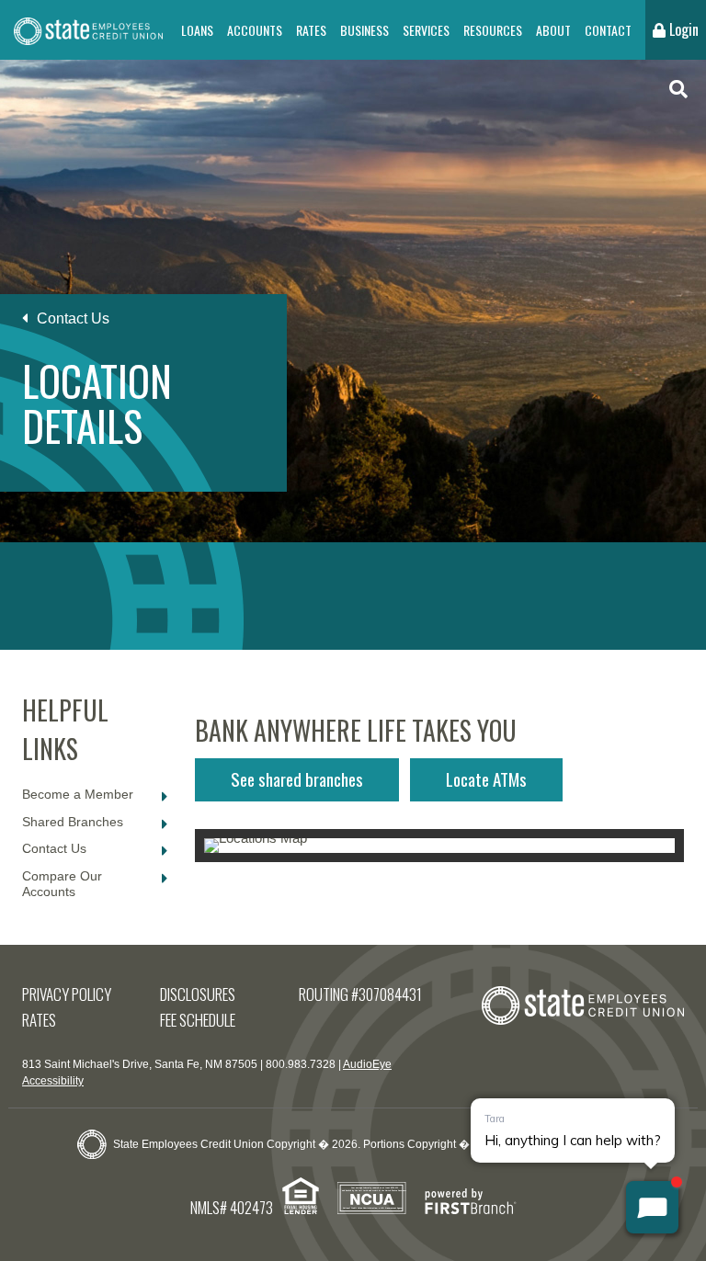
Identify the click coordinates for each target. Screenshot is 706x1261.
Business (364, 30)
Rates (311, 30)
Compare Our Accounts (62, 884)
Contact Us (73, 318)
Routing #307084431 (360, 994)
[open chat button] (652, 1207)
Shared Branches (72, 821)
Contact (608, 30)
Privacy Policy (66, 994)
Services (426, 30)
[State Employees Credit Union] (88, 30)
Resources (492, 30)
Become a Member (77, 794)
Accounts (254, 30)
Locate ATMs (486, 778)
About (553, 30)
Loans (197, 30)
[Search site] (678, 89)
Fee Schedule (197, 1019)
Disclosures (197, 994)
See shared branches (297, 778)
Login (682, 29)
